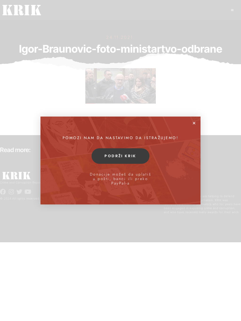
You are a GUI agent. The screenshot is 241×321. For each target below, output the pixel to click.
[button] (194, 123)
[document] (120, 160)
